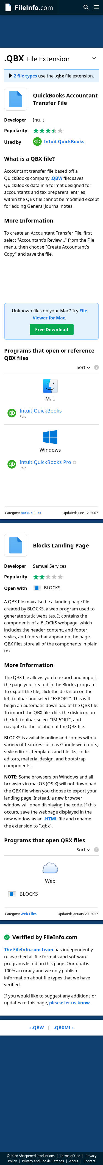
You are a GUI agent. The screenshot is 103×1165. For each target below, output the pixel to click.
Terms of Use (70, 1156)
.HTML (50, 819)
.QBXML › (64, 1028)
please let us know (69, 1003)
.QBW (56, 178)
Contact (89, 1161)
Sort (81, 367)
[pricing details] (96, 367)
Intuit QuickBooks (64, 142)
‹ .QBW (36, 1028)
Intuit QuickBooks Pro (45, 462)
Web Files (29, 914)
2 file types (25, 76)
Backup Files (31, 513)
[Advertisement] (51, 31)
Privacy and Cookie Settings (43, 1161)
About (73, 1161)
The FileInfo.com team (28, 950)
